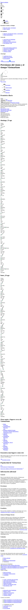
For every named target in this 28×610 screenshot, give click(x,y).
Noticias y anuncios (7, 50)
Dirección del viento (5, 109)
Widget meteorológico (8, 34)
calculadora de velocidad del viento (17, 548)
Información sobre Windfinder (9, 42)
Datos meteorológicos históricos (10, 47)
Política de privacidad (8, 57)
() (6, 110)
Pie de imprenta (6, 58)
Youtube (19, 602)
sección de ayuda (23, 529)
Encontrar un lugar (6, 459)
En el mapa (3, 81)
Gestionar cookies (7, 51)
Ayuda (6, 21)
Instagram (20, 601)
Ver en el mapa (6, 61)
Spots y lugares (6, 29)
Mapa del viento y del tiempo (9, 27)
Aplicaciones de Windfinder (9, 39)
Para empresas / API (7, 43)
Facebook (13, 61)
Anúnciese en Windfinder (8, 49)
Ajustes (6, 23)
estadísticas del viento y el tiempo (8, 512)
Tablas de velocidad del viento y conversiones (13, 33)
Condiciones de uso (7, 56)
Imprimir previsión (6, 102)
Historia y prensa (7, 40)
